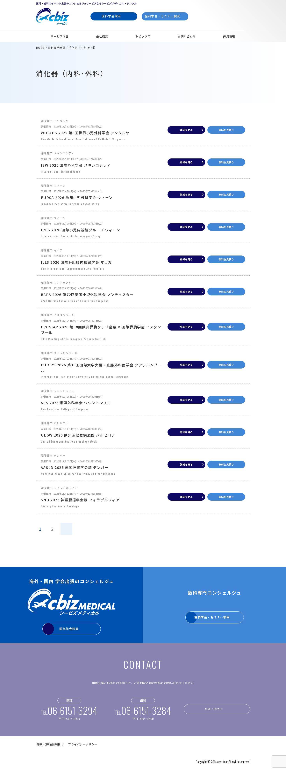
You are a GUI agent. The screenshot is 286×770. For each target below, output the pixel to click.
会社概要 (102, 36)
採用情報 (229, 36)
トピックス (143, 36)
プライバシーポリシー (82, 744)
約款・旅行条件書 (48, 744)
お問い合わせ (187, 36)
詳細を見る (186, 130)
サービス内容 (60, 36)
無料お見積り (226, 130)
